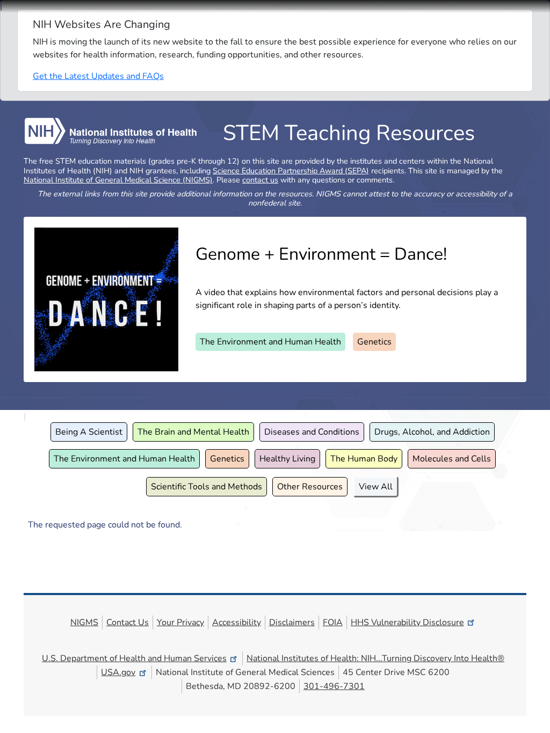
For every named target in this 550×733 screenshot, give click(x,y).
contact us (260, 179)
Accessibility (236, 622)
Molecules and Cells (451, 459)
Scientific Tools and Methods (206, 487)
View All (376, 487)
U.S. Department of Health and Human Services (134, 658)
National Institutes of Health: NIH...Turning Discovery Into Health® (375, 658)
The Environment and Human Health (270, 342)
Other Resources (310, 487)
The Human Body (363, 459)
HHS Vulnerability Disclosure (407, 622)
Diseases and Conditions (311, 432)
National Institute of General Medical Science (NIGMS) (118, 179)
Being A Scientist (88, 432)
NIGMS (84, 622)
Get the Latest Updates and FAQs (98, 76)
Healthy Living (287, 459)
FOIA (333, 622)
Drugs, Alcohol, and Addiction (432, 432)
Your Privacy (180, 622)
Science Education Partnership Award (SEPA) (291, 170)
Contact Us (127, 622)
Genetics (374, 342)
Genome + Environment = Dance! (321, 254)
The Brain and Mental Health (193, 432)
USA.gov (118, 672)
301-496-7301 (334, 686)
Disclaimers (292, 622)
